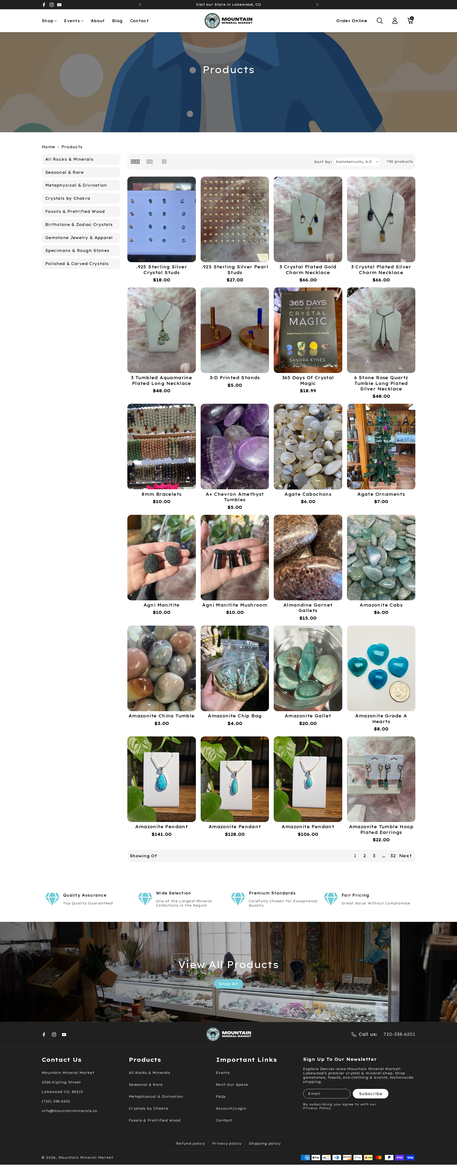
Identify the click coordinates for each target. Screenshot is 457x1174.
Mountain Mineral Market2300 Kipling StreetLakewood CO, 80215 (68, 1082)
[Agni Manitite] (161, 557)
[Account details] (395, 20)
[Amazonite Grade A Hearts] (381, 668)
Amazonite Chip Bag (235, 716)
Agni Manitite (162, 605)
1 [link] (355, 855)
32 (393, 855)
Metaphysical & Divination (156, 1096)
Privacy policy (226, 1143)
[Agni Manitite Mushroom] (235, 557)
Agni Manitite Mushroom (234, 605)
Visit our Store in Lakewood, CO (228, 4)
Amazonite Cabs (381, 605)
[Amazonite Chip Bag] (235, 668)
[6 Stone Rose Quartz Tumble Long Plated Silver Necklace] (381, 330)
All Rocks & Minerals (149, 1073)
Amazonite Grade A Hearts (381, 718)
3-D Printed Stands (235, 377)
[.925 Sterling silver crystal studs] (161, 219)
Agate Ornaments (381, 494)
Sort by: (323, 161)
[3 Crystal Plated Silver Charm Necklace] (381, 219)
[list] (164, 161)
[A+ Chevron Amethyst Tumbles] (235, 446)
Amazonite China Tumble (162, 716)
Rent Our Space (232, 1084)
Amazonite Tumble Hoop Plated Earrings (381, 829)
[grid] (135, 161)
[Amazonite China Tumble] (161, 668)
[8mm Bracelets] (161, 446)
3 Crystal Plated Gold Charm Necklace (307, 269)
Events (72, 20)
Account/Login (231, 1108)
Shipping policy (265, 1143)
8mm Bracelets (161, 494)
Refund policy (190, 1143)
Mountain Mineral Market (86, 1157)
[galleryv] (149, 161)
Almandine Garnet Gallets (308, 607)
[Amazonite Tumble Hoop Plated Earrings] (381, 779)
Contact (224, 1120)
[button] (49, 20)
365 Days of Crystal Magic (308, 380)
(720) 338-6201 (56, 1101)
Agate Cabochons (307, 494)
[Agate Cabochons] (308, 446)
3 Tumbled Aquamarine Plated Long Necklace (161, 380)
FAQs (221, 1096)
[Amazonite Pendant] (161, 779)
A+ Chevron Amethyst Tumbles (235, 496)
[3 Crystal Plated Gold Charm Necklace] (308, 219)
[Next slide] (317, 4)
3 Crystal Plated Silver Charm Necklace (381, 269)
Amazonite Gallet (308, 716)
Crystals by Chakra (148, 1108)
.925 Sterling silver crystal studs (161, 269)
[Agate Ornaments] (381, 446)
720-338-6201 (399, 1034)
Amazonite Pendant (161, 826)
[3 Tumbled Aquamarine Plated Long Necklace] (161, 330)
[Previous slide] (140, 4)
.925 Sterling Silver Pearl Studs (234, 269)
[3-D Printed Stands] (235, 330)
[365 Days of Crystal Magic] (308, 330)
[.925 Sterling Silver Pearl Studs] (235, 219)
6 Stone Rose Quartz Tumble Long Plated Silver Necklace (381, 383)
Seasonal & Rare (146, 1084)
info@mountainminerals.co (69, 1111)
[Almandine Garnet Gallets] (308, 557)
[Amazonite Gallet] (308, 668)
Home (48, 146)
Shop (47, 20)
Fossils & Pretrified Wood (155, 1120)
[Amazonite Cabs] (381, 557)
